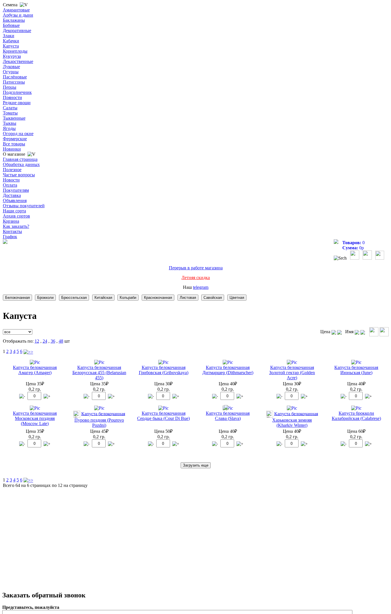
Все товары (14, 143)
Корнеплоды (15, 51)
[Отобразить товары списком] (373, 331)
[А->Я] (357, 331)
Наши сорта (14, 210)
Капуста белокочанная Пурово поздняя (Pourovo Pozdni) (99, 419)
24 (45, 341)
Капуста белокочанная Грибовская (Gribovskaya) (163, 370)
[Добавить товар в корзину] (47, 396)
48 (61, 341)
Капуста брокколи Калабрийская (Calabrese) (356, 416)
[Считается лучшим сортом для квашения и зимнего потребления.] (228, 408)
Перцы (9, 87)
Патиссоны (14, 82)
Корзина (11, 221)
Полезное (12, 169)
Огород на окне (18, 133)
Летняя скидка (195, 277)
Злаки (8, 35)
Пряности (12, 97)
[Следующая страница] (28, 351)
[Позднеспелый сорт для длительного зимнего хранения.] (35, 362)
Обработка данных (21, 164)
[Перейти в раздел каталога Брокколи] (46, 297)
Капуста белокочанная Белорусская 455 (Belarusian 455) (99, 372)
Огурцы (11, 71)
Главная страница (20, 159)
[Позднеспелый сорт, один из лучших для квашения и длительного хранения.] (292, 408)
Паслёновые (15, 76)
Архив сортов (16, 216)
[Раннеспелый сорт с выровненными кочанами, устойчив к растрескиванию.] (356, 362)
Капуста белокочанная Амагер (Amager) (35, 370)
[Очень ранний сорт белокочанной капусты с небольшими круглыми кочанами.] (228, 362)
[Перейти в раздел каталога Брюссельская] (75, 297)
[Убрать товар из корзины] (22, 396)
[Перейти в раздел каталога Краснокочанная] (159, 297)
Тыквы (9, 123)
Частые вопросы (19, 174)
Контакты (12, 231)
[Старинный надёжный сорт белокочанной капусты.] (99, 362)
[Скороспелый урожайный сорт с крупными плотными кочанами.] (163, 362)
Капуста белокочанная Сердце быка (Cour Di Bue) (163, 416)
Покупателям (16, 190)
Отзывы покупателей (24, 205)
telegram (200, 287)
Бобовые (11, 25)
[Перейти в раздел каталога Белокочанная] (18, 297)
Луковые (11, 66)
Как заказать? (16, 226)
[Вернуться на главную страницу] (5, 242)
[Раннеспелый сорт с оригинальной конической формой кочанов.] (163, 408)
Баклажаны (14, 20)
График (10, 236)
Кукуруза (12, 56)
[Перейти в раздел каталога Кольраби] (129, 297)
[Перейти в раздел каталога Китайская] (104, 297)
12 (37, 341)
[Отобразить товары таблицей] (384, 331)
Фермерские (15, 138)
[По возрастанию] (333, 331)
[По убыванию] (339, 331)
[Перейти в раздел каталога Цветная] (237, 297)
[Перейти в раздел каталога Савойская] (213, 297)
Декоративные (17, 30)
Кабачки (11, 40)
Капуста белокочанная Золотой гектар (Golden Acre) (292, 372)
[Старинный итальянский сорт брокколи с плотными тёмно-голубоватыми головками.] (356, 408)
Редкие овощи (17, 102)
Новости (11, 179)
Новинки (12, 149)
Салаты (10, 107)
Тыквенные (14, 118)
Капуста (11, 46)
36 (53, 341)
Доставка (12, 195)
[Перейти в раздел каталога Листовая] (188, 297)
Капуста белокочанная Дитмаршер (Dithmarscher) (227, 370)
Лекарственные (18, 61)
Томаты (10, 112)
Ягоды (9, 128)
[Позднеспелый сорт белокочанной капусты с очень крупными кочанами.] (35, 408)
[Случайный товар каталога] (379, 258)
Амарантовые (16, 9)
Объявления (15, 200)
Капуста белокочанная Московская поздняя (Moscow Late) (35, 418)
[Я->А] (362, 331)
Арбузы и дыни (18, 15)
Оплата (10, 185)
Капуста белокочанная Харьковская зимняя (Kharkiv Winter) (295, 419)
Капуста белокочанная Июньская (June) (356, 370)
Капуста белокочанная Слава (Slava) (228, 416)
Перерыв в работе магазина (196, 267)
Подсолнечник (17, 92)
